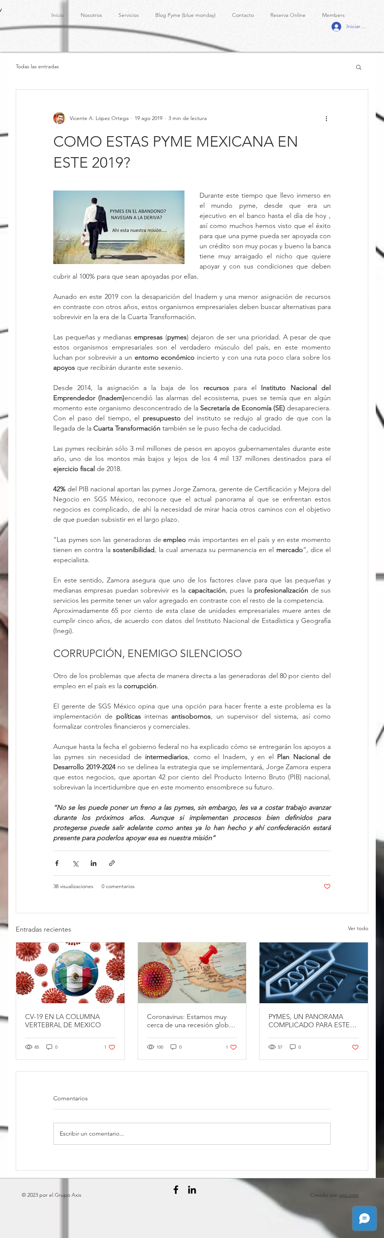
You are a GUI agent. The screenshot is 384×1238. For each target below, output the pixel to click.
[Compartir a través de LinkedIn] (93, 863)
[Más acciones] (326, 118)
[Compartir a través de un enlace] (112, 863)
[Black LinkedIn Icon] (192, 1189)
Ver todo (358, 928)
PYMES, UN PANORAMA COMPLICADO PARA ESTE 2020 (309, 1021)
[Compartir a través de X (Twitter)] (75, 863)
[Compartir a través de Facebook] (56, 863)
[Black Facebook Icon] (176, 1189)
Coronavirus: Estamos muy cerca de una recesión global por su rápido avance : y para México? (190, 1021)
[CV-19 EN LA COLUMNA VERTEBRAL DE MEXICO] (70, 972)
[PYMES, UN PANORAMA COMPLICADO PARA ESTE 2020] (314, 972)
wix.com (348, 1194)
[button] (358, 67)
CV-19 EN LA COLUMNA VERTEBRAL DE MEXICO (63, 1021)
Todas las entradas (37, 66)
